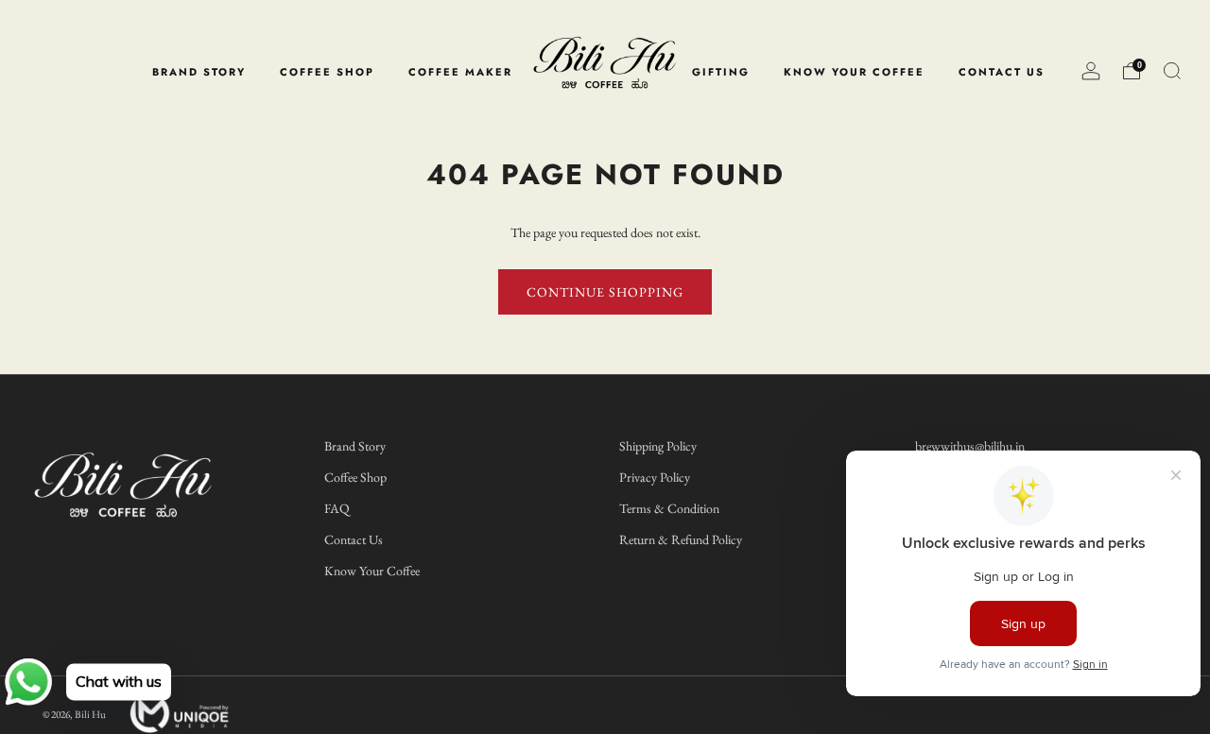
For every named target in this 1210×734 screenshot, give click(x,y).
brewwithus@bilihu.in (970, 445)
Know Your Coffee (372, 570)
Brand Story (355, 445)
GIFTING (721, 71)
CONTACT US (1002, 71)
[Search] (1172, 70)
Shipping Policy (658, 445)
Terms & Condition (669, 508)
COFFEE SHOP (327, 71)
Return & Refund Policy (680, 539)
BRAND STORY (199, 71)
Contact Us (353, 539)
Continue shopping (605, 291)
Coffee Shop (355, 477)
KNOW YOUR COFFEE (854, 71)
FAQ (337, 508)
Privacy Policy (654, 477)
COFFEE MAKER (460, 71)
